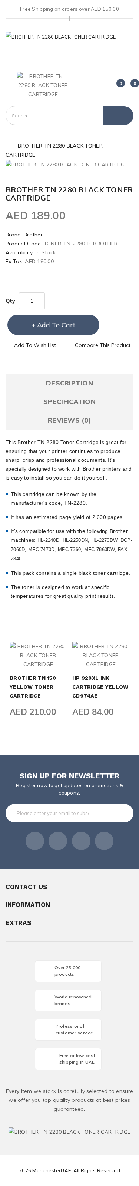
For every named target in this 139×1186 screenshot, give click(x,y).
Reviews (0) (69, 420)
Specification (69, 401)
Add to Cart (56, 325)
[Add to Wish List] (38, 661)
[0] (115, 86)
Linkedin (81, 841)
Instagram (104, 841)
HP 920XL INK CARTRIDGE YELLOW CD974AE (100, 687)
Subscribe (113, 813)
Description (69, 383)
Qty (10, 301)
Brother (33, 234)
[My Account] (69, 55)
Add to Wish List (35, 345)
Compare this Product (102, 345)
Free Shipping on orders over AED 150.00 (69, 9)
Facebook (35, 841)
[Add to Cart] (25, 661)
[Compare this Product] (50, 661)
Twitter (58, 841)
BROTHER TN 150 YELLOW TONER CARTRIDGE (33, 687)
